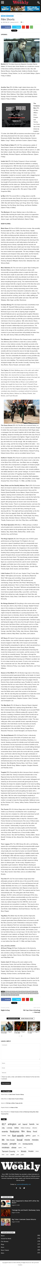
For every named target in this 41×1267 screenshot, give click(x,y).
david (7, 991)
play (19, 1144)
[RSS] (21, 1188)
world (8, 995)
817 (4, 1124)
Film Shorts (10, 16)
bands (31, 1124)
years (22, 1154)
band (25, 1124)
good (34, 1136)
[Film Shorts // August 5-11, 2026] (34, 1026)
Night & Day (5, 1010)
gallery (28, 1136)
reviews (5, 1147)
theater (31, 1151)
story (36, 993)
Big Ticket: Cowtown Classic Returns (24, 1219)
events (5, 1131)
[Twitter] (24, 1188)
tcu (18, 1151)
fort (9, 1136)
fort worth (18, 1135)
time (3, 1154)
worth (12, 1154)
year (17, 995)
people (13, 1144)
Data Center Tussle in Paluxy (16, 1094)
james (10, 993)
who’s (3, 995)
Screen (3, 16)
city (3, 1128)
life (3, 1140)
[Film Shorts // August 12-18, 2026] (20, 1026)
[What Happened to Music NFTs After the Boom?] (5, 1203)
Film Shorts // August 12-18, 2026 (19, 1032)
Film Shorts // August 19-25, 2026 (6, 1032)
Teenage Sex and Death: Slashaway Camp (26, 1210)
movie (18, 993)
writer (13, 995)
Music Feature (5, 1250)
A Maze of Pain (14, 1107)
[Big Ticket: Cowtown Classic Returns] (5, 1222)
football (4, 1135)
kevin (14, 993)
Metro (2, 1253)
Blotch (2, 1235)
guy (36, 991)
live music (11, 1140)
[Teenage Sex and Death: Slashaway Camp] (5, 1212)
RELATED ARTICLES (13, 1018)
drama (18, 991)
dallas (16, 1128)
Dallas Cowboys (25, 1128)
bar (37, 1124)
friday (26, 991)
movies (35, 1140)
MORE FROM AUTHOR (27, 1018)
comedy (9, 1128)
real (27, 993)
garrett (32, 991)
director (12, 991)
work (7, 1154)
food (35, 1131)
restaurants (28, 1144)
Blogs (2, 1244)
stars (31, 993)
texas (23, 1151)
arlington (12, 1124)
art (19, 1124)
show (13, 1147)
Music (2, 1247)
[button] (38, 2)
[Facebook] (17, 1188)
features (14, 1131)
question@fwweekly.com (24, 1184)
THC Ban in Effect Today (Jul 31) (14, 1103)
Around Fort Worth (6, 1238)
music (5, 1143)
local (19, 1139)
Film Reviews (4, 1241)
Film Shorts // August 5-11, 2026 (34, 1032)
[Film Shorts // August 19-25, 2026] (7, 1026)
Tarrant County (8, 1151)
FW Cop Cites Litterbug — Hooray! (31, 1011)
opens (23, 993)
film (22, 991)
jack (6, 993)
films (29, 1131)
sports (20, 1147)
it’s (2, 993)
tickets (37, 1151)
